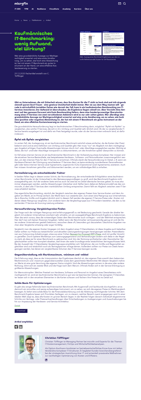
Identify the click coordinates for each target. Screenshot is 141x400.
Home (17, 20)
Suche (124, 3)
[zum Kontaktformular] (120, 3)
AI (33, 9)
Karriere (77, 9)
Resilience (41, 9)
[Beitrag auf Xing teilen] (17, 328)
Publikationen (37, 20)
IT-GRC (18, 9)
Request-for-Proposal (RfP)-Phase (85, 234)
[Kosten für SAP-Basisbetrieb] (102, 55)
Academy (67, 9)
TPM (26, 9)
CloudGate (54, 9)
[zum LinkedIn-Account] (46, 360)
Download (21, 311)
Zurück (17, 306)
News (25, 20)
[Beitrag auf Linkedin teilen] (21, 328)
